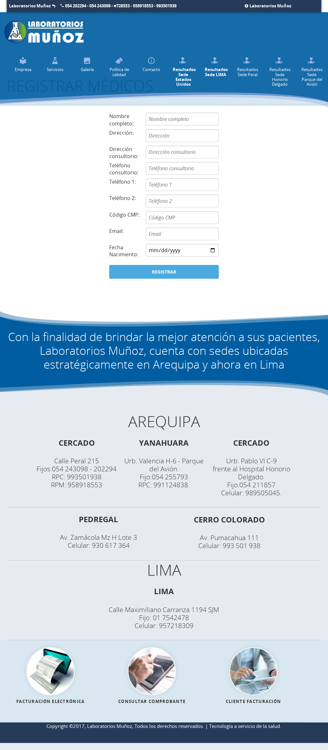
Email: (116, 231)
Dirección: (121, 132)
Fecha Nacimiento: (123, 251)
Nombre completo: (121, 120)
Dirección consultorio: (123, 153)
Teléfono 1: (122, 181)
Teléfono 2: (122, 198)
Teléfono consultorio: (123, 169)
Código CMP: (124, 214)
